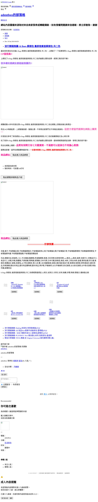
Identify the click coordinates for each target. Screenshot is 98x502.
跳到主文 (4, 20)
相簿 (6, 33)
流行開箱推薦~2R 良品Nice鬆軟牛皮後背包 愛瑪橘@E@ (26, 330)
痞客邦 (15, 361)
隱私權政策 (60, 473)
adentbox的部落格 (13, 15)
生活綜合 (16, 29)
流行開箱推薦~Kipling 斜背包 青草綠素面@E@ (22, 328)
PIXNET (35, 473)
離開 (11, 498)
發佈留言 (4, 387)
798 (35, 281)
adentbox (4, 349)
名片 (6, 38)
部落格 (7, 36)
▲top (3, 370)
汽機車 (16, 367)
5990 (12, 282)
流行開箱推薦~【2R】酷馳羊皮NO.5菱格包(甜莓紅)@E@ (26, 333)
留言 (20, 361)
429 (12, 311)
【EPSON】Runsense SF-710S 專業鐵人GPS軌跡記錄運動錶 (17, 286)
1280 (35, 311)
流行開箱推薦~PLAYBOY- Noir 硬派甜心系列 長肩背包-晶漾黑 (28, 335)
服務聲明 (67, 473)
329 (58, 282)
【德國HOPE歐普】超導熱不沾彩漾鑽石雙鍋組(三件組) (55, 312)
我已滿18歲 (5, 498)
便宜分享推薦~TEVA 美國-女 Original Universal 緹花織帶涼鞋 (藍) (29, 338)
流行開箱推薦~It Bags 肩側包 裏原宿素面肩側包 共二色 (32, 46)
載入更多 (4, 374)
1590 (50, 309)
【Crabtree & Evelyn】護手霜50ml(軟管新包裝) (63, 286)
